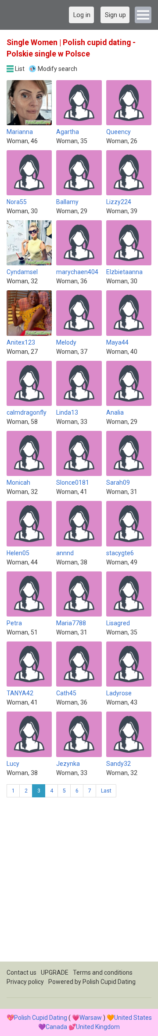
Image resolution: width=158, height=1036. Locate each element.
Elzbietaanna (124, 271)
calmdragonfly (27, 412)
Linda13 (67, 412)
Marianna (20, 131)
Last (106, 791)
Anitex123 (21, 342)
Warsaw (90, 1017)
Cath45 (66, 693)
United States (133, 1017)
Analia (115, 412)
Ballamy (67, 201)
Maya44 (117, 342)
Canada (56, 1026)
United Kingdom (98, 1026)
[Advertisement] (79, 883)
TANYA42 (20, 693)
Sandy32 (118, 763)
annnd (65, 553)
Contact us (21, 972)
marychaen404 (77, 271)
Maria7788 (71, 623)
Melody (66, 342)
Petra (14, 623)
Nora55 (17, 201)
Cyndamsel (22, 271)
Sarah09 (118, 482)
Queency (118, 131)
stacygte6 (120, 553)
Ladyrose (119, 693)
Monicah (18, 482)
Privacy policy (25, 981)
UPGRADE (54, 972)
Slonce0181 (72, 482)
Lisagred (118, 623)
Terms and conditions (103, 972)
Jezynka (68, 763)
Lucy (13, 763)
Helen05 (18, 553)
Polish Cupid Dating (109, 981)
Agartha (67, 131)
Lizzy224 (118, 201)
